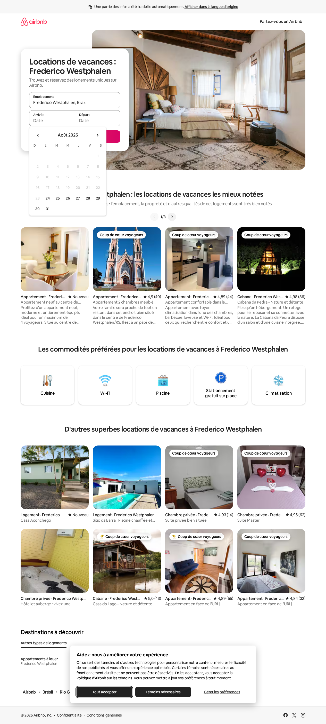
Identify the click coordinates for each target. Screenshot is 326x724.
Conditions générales (104, 715)
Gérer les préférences (222, 692)
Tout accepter (104, 692)
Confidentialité (69, 715)
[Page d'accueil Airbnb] (34, 21)
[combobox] (74, 102)
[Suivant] (172, 217)
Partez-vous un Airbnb (281, 21)
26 (68, 198)
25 (58, 198)
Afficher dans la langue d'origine (211, 6)
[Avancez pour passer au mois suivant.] (97, 135)
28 (88, 198)
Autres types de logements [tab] (44, 643)
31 (47, 208)
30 (37, 208)
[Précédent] (154, 217)
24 (48, 198)
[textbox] (52, 120)
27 (78, 198)
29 (98, 198)
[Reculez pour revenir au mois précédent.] (38, 135)
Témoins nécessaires (163, 692)
